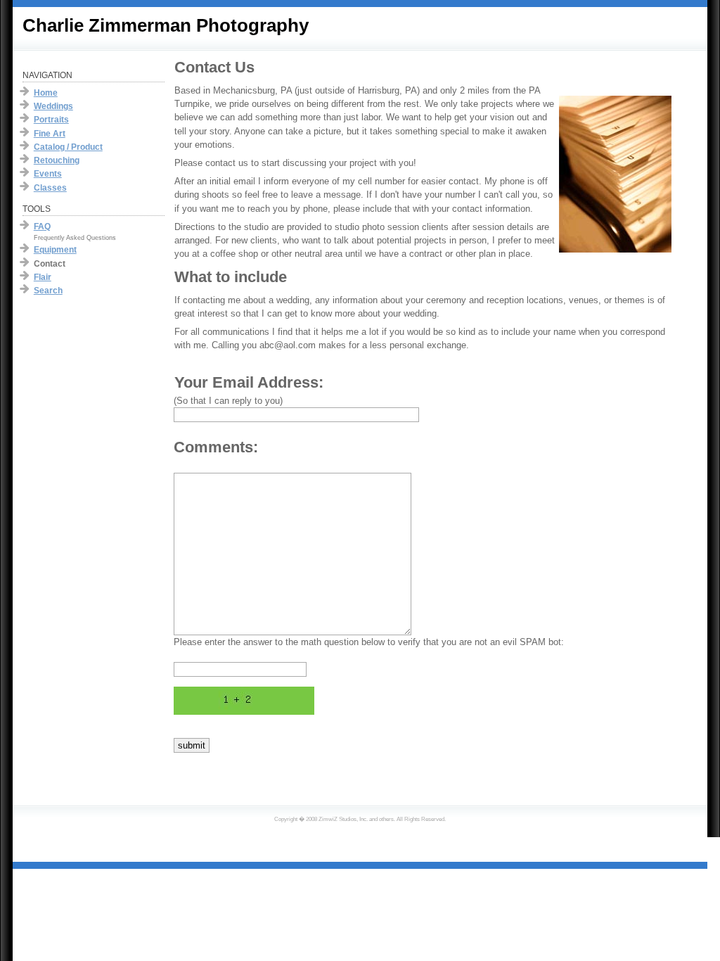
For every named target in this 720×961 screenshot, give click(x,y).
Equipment (55, 250)
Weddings (53, 106)
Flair (42, 277)
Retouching (56, 160)
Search (48, 290)
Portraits (51, 120)
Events (48, 174)
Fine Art (49, 134)
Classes (50, 188)
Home (46, 93)
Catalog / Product (68, 147)
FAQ (42, 226)
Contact (49, 264)
